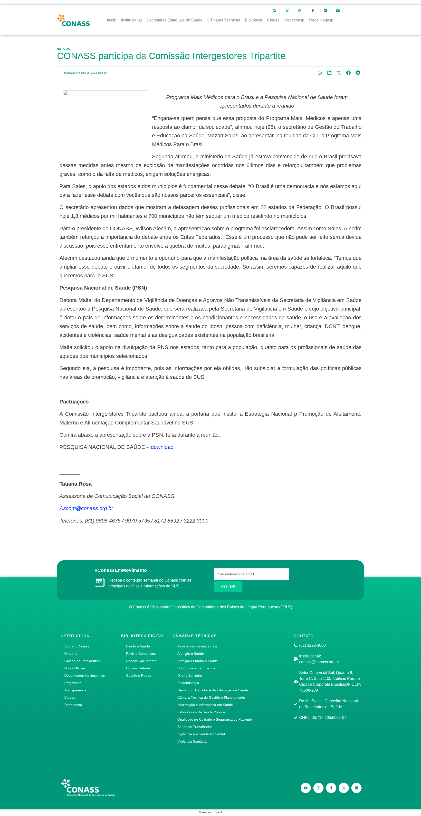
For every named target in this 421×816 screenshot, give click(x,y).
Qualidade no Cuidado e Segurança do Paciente (214, 719)
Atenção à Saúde (190, 653)
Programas (72, 683)
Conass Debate (138, 668)
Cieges (69, 697)
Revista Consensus (141, 653)
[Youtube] (338, 11)
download (162, 447)
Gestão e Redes (138, 675)
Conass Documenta (141, 661)
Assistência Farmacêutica (197, 646)
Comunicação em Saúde (196, 668)
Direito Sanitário (189, 675)
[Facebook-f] (312, 11)
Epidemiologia (188, 683)
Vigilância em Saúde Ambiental (201, 734)
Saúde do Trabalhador (194, 727)
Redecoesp (73, 705)
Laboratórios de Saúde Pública (201, 712)
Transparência (75, 690)
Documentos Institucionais (84, 675)
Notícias (63, 48)
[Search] (274, 11)
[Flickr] (325, 11)
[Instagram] (300, 11)
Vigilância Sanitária (192, 741)
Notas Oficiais (75, 668)
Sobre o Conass (76, 646)
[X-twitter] (287, 11)
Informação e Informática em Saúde (205, 705)
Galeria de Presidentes (82, 661)
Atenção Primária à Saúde (197, 661)
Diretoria (70, 653)
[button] (319, 72)
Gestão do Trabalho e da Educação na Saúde (212, 690)
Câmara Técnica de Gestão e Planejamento (211, 697)
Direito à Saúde (138, 646)
